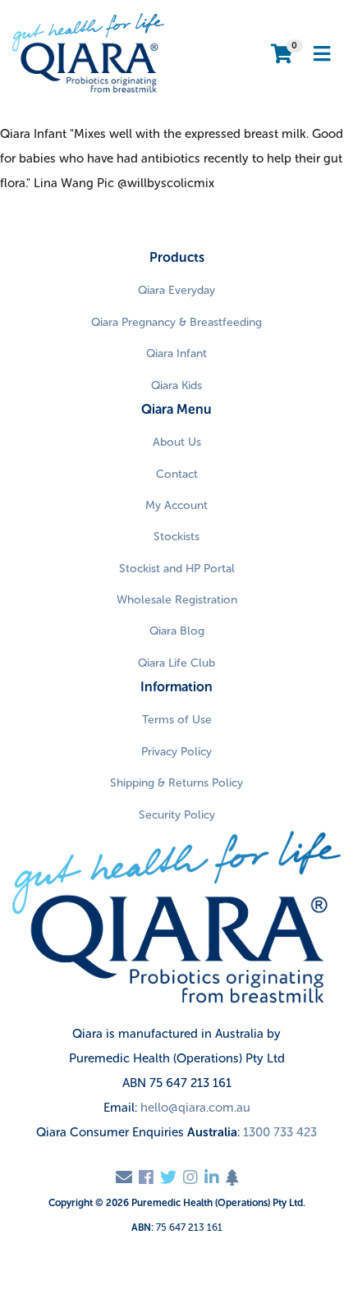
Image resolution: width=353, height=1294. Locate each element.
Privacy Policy (176, 752)
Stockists (176, 537)
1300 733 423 (280, 1132)
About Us (177, 442)
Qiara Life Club (176, 663)
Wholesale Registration (177, 600)
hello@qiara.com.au (195, 1107)
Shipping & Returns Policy (176, 783)
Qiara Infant (176, 353)
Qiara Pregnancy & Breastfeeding (176, 322)
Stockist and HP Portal (177, 569)
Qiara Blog (176, 631)
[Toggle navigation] (322, 55)
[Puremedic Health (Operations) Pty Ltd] (88, 53)
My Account (176, 505)
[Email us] (124, 1177)
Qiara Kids (176, 385)
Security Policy (177, 815)
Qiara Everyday (176, 290)
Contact (177, 474)
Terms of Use (177, 720)
